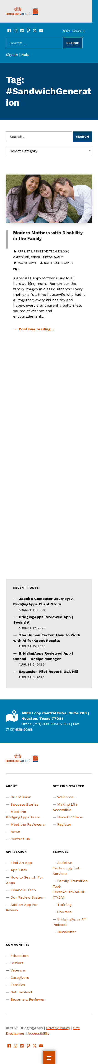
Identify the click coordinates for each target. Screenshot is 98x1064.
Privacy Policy (58, 1028)
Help (25, 54)
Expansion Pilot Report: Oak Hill (48, 671)
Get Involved (21, 992)
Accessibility (38, 1033)
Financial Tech (23, 890)
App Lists (25, 251)
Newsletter (66, 932)
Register (64, 824)
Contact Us (20, 839)
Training (64, 904)
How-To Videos (70, 817)
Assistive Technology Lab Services (66, 868)
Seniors (16, 963)
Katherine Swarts (58, 263)
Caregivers (19, 977)
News (15, 832)
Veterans (18, 970)
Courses (64, 912)
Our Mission (20, 797)
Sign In (12, 54)
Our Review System (27, 897)
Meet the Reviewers (27, 824)
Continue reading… (36, 329)
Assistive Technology (51, 251)
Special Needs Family (47, 257)
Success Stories (24, 804)
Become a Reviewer (27, 999)
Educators (19, 955)
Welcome (65, 797)
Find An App (21, 863)
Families (17, 985)
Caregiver (21, 257)
